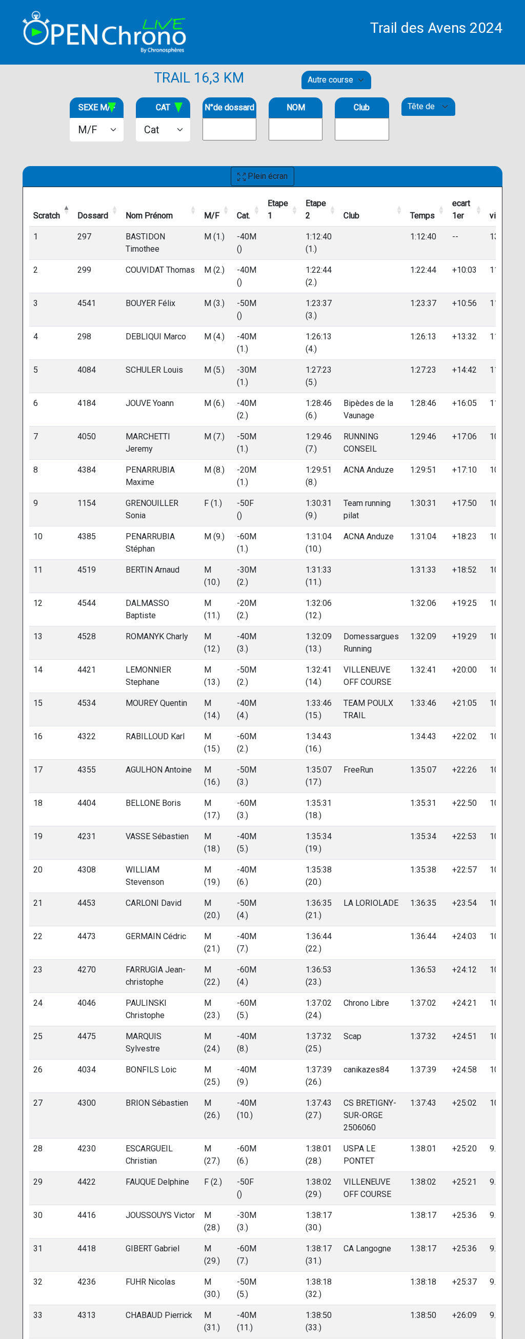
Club (351, 215)
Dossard (92, 215)
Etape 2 (316, 209)
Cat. (243, 215)
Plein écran (267, 176)
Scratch (46, 215)
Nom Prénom (149, 215)
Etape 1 (278, 209)
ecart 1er (461, 209)
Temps (422, 215)
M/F (211, 215)
